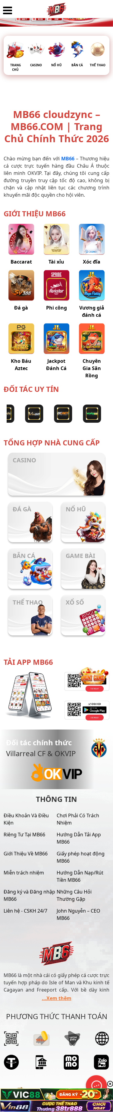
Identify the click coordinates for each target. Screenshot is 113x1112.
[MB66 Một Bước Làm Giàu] (56, 7)
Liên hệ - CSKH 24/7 (25, 910)
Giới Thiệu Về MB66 (26, 853)
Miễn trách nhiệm (24, 872)
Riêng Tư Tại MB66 (24, 834)
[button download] (83, 710)
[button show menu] (7, 10)
